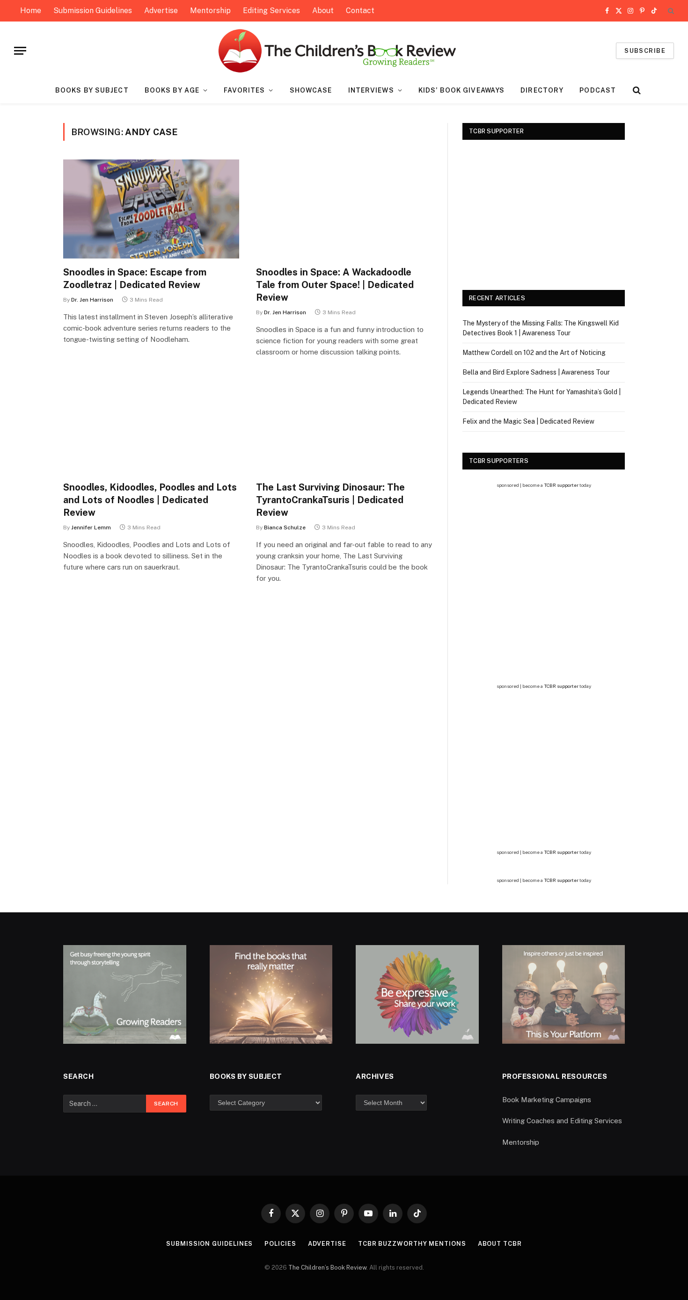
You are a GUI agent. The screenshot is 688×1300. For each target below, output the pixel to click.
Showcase (311, 90)
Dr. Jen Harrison (92, 299)
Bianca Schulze (285, 527)
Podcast (597, 90)
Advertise (161, 10)
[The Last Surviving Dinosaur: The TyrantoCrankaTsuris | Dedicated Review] (344, 424)
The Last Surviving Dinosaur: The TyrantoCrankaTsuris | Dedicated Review (330, 500)
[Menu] (20, 50)
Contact (360, 10)
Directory (542, 90)
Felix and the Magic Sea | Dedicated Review (528, 421)
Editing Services (271, 10)
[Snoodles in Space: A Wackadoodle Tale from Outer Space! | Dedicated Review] (344, 209)
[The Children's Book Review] (344, 51)
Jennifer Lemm (91, 527)
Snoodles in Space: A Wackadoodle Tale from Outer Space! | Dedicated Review (335, 285)
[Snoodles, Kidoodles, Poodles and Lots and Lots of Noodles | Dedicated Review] (151, 424)
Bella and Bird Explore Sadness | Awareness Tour (536, 372)
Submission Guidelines (92, 10)
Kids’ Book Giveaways (461, 90)
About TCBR (500, 1243)
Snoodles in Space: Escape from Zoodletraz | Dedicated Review (134, 278)
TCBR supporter (561, 485)
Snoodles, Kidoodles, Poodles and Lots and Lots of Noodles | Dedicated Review (150, 500)
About (323, 10)
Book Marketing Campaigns (546, 1100)
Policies (280, 1243)
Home (30, 10)
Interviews (371, 90)
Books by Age (172, 90)
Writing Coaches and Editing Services (562, 1121)
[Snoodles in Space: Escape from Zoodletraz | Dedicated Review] (151, 209)
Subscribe (645, 50)
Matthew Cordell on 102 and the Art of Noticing (534, 352)
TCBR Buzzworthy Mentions (412, 1243)
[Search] (670, 11)
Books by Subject (92, 90)
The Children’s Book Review (327, 1267)
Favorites (244, 90)
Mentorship (210, 10)
